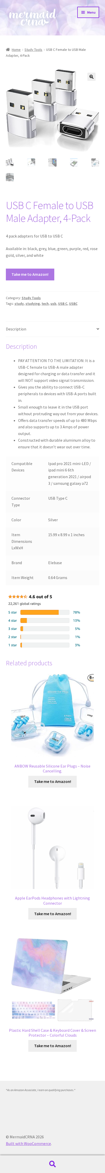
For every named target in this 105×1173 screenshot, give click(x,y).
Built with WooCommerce (28, 1143)
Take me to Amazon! (29, 274)
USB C (62, 303)
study (19, 303)
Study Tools (33, 49)
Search (52, 1164)
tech (45, 303)
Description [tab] (16, 329)
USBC (73, 303)
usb (53, 303)
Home (16, 49)
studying (32, 303)
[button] (91, 77)
